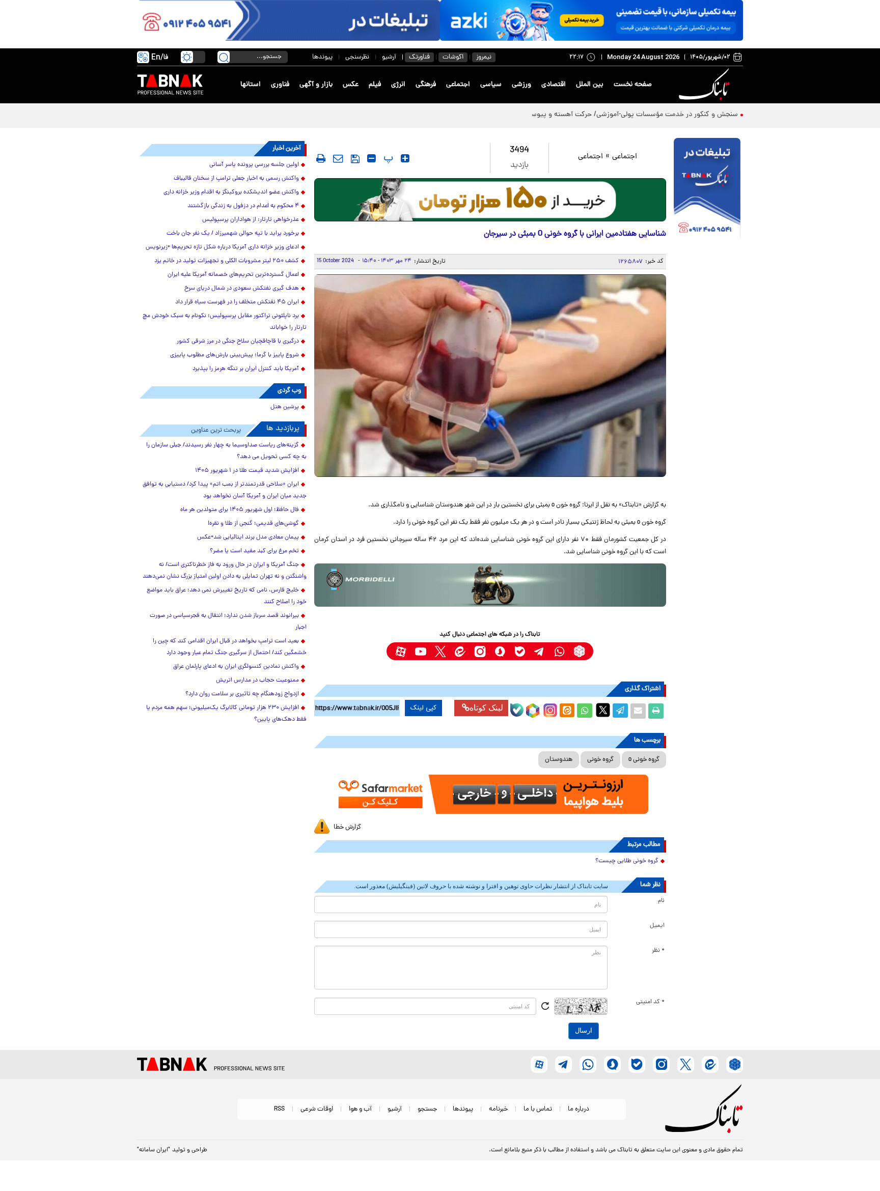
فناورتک (419, 57)
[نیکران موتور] (490, 585)
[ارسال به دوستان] (638, 711)
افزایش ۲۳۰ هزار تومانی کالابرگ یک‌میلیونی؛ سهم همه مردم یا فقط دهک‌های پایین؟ (226, 713)
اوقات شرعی (316, 1109)
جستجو (427, 1109)
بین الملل (589, 84)
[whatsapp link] (559, 651)
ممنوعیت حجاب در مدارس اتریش (257, 680)
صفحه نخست (633, 84)
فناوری (280, 84)
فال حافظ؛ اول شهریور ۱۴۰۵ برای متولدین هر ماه (239, 510)
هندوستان (558, 759)
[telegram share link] (620, 711)
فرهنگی (426, 84)
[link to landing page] (706, 84)
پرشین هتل (284, 407)
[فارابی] (490, 199)
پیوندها (322, 57)
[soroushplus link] (499, 651)
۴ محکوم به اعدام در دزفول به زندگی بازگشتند (243, 206)
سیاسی (491, 84)
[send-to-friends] (338, 158)
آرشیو (389, 57)
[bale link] (519, 651)
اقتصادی (553, 84)
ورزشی (521, 84)
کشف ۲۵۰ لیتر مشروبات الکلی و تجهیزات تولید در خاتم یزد (226, 261)
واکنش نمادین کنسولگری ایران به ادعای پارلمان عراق (236, 666)
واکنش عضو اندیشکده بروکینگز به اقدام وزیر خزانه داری (231, 192)
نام (661, 900)
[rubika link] (579, 651)
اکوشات (453, 57)
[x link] (440, 651)
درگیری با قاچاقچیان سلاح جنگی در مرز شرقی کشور (238, 341)
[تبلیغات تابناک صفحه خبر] (707, 189)
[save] (355, 159)
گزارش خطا (347, 827)
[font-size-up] (405, 158)
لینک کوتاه (486, 707)
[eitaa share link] (566, 711)
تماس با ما (538, 1109)
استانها (250, 84)
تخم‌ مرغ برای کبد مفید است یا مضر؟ (254, 551)
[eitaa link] (460, 651)
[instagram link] (480, 651)
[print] (321, 158)
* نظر (658, 950)
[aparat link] (400, 651)
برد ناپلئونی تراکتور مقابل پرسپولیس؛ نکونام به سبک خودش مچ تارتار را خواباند (225, 321)
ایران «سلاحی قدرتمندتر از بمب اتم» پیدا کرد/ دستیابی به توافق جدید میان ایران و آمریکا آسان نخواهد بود (225, 490)
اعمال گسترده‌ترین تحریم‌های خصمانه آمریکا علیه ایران (233, 274)
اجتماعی (458, 84)
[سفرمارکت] (490, 794)
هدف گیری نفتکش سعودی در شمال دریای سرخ (241, 288)
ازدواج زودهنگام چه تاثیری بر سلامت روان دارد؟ (242, 694)
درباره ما (578, 1109)
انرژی (398, 84)
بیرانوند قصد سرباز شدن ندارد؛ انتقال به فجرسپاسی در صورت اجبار (228, 621)
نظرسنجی (357, 57)
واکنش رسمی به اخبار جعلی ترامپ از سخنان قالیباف (236, 178)
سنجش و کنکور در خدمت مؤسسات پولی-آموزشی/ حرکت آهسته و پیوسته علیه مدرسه (613, 114)
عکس (351, 84)
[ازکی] (591, 20)
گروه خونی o (643, 759)
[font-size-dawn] (371, 158)
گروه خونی (600, 759)
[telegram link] (539, 651)
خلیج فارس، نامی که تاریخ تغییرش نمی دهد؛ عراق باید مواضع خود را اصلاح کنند (227, 596)
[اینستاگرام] (549, 709)
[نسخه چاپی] (656, 711)
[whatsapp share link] (584, 711)
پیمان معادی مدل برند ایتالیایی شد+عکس (248, 537)
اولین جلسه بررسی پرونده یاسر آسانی (254, 164)
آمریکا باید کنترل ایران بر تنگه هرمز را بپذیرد (246, 369)
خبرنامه (498, 1109)
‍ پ (387, 158)
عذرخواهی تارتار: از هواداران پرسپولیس (250, 219)
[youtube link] (420, 651)
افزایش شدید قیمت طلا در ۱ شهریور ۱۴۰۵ (247, 470)
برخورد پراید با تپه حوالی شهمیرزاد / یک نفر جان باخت (233, 233)
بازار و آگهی (316, 84)
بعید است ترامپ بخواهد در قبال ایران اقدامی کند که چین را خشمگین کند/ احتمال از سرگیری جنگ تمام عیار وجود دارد (230, 647)
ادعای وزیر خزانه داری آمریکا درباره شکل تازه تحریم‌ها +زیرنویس (222, 247)
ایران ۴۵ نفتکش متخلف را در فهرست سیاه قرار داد (237, 302)
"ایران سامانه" (153, 1150)
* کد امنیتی (650, 1002)
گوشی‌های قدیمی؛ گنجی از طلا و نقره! (253, 523)
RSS (279, 1109)
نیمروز (483, 57)
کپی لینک (423, 708)
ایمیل (657, 925)
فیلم (375, 84)
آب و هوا (360, 1109)
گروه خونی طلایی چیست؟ (626, 861)
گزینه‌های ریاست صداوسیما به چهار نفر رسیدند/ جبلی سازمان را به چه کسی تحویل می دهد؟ (226, 451)
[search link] (223, 57)
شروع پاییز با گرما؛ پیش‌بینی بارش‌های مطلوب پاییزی (234, 355)
